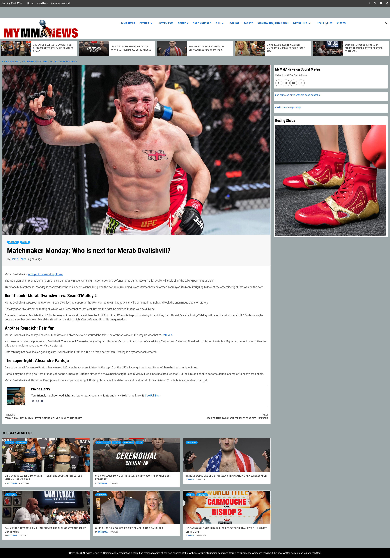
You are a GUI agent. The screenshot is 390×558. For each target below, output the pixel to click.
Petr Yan (167, 335)
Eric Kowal (12, 483)
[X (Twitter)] (33, 401)
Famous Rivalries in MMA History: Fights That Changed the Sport (43, 416)
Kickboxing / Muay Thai (273, 23)
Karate (248, 23)
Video (139, 442)
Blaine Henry (19, 259)
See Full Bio (152, 395)
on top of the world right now (45, 274)
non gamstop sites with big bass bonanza (297, 95)
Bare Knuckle (202, 23)
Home (30, 3)
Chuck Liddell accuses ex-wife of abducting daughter (129, 528)
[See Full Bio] (161, 395)
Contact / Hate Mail (60, 3)
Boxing (234, 23)
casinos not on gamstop (288, 107)
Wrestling (300, 23)
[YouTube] (42, 401)
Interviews (166, 23)
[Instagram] (37, 401)
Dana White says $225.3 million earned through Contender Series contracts (286, 48)
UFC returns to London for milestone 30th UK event (237, 416)
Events (144, 23)
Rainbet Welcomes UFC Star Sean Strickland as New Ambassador (226, 475)
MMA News (42, 3)
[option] (39, 48)
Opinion (183, 23)
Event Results (103, 442)
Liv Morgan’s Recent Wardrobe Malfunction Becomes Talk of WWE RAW (208, 48)
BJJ (218, 23)
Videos (341, 23)
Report (191, 480)
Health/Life (324, 23)
